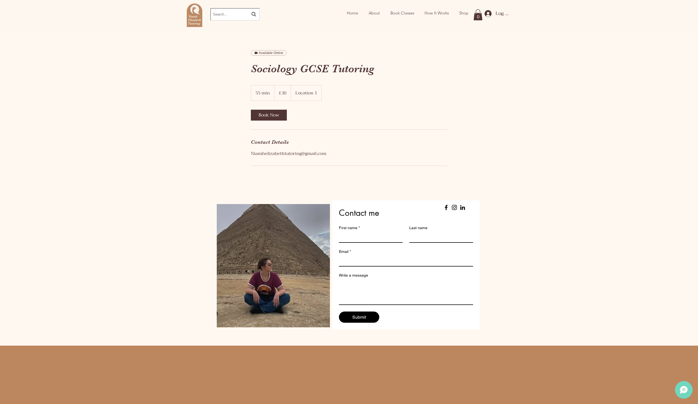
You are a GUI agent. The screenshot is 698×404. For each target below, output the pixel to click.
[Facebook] (446, 207)
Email (345, 251)
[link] (269, 115)
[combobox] (235, 14)
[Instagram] (454, 207)
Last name (418, 228)
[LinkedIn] (462, 207)
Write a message (353, 275)
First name (349, 228)
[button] (478, 14)
